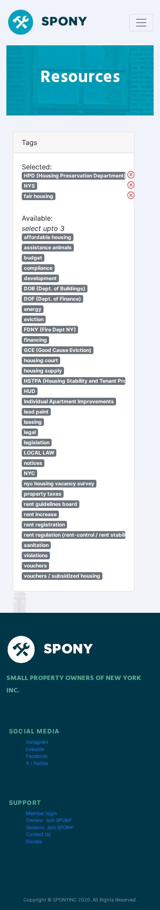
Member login (41, 813)
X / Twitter (37, 763)
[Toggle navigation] (141, 22)
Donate (34, 842)
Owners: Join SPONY (49, 820)
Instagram (37, 742)
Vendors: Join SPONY (49, 827)
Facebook (37, 756)
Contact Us (38, 834)
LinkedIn (35, 749)
